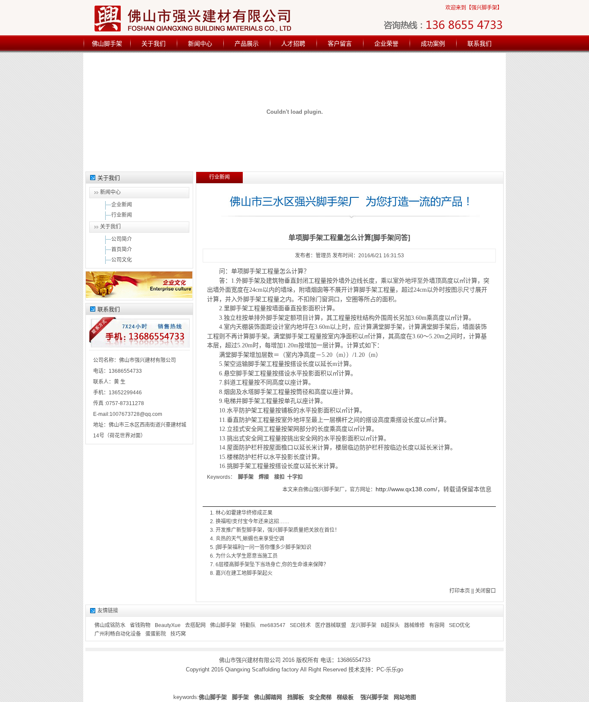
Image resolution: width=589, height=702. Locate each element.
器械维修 (414, 625)
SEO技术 (300, 625)
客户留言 (340, 43)
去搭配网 (195, 625)
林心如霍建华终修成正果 (244, 513)
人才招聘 (293, 43)
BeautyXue (168, 625)
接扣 (279, 477)
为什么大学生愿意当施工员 (247, 556)
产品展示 (247, 43)
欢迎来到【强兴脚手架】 (473, 8)
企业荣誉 (386, 43)
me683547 (272, 625)
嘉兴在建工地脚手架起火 (244, 573)
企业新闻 (121, 205)
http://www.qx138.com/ (406, 489)
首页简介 (121, 249)
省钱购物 (140, 625)
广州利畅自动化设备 (117, 634)
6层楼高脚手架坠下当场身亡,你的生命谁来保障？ (272, 565)
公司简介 (121, 239)
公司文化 (121, 260)
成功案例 (433, 43)
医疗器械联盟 (330, 625)
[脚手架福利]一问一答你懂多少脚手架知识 (263, 547)
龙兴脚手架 (363, 625)
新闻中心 (200, 43)
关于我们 (153, 43)
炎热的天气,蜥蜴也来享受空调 (250, 539)
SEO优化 (459, 625)
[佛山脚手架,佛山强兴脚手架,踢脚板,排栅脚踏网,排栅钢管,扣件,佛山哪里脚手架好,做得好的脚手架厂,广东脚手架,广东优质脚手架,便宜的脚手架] (208, 18)
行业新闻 (121, 215)
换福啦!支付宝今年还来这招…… (252, 521)
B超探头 (390, 625)
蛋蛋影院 (155, 634)
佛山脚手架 (107, 43)
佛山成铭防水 (109, 625)
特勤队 (248, 625)
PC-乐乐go (389, 669)
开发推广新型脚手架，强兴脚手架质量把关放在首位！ (278, 530)
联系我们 (479, 43)
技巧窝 (178, 634)
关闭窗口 (485, 591)
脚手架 (246, 477)
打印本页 (459, 591)
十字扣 (295, 477)
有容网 (437, 625)
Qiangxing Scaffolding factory (262, 669)
